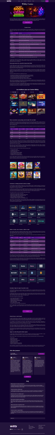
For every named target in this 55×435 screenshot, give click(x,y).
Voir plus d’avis (27, 376)
